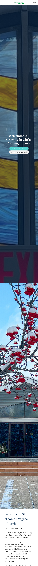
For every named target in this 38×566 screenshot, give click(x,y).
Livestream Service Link (19, 152)
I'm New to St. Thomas (19, 149)
